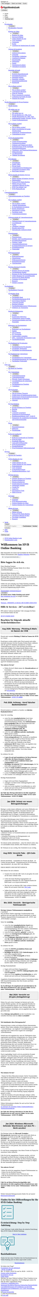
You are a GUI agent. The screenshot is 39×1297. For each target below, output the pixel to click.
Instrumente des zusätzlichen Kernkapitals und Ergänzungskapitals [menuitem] (24, 418)
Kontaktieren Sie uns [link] (7, 1275)
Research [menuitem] (15, 281)
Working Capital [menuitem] (17, 242)
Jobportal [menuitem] (15, 400)
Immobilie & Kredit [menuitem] (14, 70)
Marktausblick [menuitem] (16, 180)
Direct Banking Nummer (8, 566)
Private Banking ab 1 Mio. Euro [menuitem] (21, 115)
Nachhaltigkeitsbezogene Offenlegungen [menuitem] (24, 306)
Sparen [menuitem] (14, 63)
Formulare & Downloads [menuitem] (19, 279)
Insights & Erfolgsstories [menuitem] (15, 311)
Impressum (4, 1285)
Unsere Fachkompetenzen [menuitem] (20, 120)
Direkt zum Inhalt (16, 3)
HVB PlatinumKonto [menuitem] (18, 189)
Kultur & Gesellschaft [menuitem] (14, 434)
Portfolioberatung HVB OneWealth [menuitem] (22, 146)
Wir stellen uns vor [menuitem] (14, 109)
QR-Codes (27, 887)
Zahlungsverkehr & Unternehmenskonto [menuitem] (20, 217)
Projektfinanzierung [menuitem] (18, 247)
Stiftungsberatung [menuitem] (17, 152)
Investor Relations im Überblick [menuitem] (21, 407)
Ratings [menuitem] (14, 411)
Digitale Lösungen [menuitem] (17, 282)
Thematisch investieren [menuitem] (19, 66)
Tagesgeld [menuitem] (15, 54)
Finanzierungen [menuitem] (13, 233)
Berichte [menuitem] (14, 409)
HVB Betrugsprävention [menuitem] (19, 501)
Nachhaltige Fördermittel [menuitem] (19, 361)
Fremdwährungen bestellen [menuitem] (20, 484)
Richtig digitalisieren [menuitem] (18, 208)
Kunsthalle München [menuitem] (18, 441)
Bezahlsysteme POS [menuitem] (18, 228)
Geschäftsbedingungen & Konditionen (12, 1287)
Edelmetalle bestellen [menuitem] (18, 485)
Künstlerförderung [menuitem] (17, 446)
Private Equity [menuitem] (16, 166)
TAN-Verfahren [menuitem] (17, 40)
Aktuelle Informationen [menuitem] (19, 205)
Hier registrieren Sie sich (8, 596)
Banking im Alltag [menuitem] (13, 31)
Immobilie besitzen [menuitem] (17, 77)
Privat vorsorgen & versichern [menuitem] (21, 95)
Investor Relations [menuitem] (13, 404)
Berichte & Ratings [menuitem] (18, 304)
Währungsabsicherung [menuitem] (18, 260)
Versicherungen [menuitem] (16, 263)
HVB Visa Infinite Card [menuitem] (19, 187)
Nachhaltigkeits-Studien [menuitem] (19, 272)
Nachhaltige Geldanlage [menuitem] (19, 56)
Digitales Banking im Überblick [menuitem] (21, 478)
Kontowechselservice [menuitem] (18, 480)
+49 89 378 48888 (16, 697)
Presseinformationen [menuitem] (18, 427)
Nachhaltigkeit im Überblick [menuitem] (20, 384)
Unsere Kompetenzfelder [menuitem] (15, 138)
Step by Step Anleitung (19, 1234)
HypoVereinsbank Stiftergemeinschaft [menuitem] (23, 448)
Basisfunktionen (19, 1263)
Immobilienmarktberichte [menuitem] (19, 81)
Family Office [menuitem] (16, 164)
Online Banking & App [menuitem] (19, 38)
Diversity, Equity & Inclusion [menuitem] (21, 379)
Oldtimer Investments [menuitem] (18, 155)
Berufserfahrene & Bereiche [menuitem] (20, 398)
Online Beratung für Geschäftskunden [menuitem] (23, 276)
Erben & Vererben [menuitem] (17, 93)
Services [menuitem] (7, 451)
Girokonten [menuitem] (15, 42)
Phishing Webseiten (23, 554)
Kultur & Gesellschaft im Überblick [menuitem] (22, 437)
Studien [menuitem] (14, 331)
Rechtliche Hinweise (14, 1285)
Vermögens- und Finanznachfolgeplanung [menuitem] (24, 150)
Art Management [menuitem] (17, 153)
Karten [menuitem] (14, 44)
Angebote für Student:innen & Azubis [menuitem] (23, 45)
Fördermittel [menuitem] (15, 249)
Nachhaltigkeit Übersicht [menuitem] (15, 290)
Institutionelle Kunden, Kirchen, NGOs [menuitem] (24, 118)
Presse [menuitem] (10, 423)
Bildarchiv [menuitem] (15, 428)
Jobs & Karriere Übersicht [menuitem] (20, 393)
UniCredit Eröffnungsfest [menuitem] (19, 443)
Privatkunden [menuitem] (8, 24)
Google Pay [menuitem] (15, 487)
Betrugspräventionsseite (8, 1195)
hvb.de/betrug (11, 690)
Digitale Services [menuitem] (13, 475)
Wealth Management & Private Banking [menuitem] (16, 102)
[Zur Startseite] (10, 8)
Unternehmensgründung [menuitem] (19, 214)
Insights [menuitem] (14, 315)
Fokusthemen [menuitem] (12, 159)
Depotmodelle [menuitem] (16, 60)
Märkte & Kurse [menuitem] (13, 508)
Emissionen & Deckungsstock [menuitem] (21, 414)
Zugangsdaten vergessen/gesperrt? (11, 591)
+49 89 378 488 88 (6, 1269)
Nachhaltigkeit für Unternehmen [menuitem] (18, 354)
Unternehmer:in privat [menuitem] (18, 134)
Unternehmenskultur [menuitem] (18, 377)
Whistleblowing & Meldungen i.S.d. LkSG (14, 1288)
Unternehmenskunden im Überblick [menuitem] (19, 196)
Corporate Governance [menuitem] (19, 412)
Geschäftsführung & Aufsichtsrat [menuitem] (22, 381)
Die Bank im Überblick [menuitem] (15, 368)
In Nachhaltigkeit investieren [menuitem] (20, 207)
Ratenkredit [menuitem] (15, 82)
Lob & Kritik (28, 1287)
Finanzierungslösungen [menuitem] (19, 148)
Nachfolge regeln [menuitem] (17, 212)
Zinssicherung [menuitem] (16, 258)
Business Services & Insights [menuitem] (17, 267)
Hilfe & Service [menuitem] (16, 492)
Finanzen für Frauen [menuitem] (18, 98)
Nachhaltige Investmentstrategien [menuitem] (22, 350)
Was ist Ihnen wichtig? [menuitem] (15, 86)
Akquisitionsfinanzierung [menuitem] (19, 244)
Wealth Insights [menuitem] (13, 106)
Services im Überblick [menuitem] (15, 455)
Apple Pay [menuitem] (15, 489)
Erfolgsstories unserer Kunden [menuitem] (21, 318)
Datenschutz (24, 1285)
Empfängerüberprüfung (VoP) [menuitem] (21, 471)
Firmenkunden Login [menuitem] (11, 540)
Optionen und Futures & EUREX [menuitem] (22, 145)
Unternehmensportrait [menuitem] (18, 375)
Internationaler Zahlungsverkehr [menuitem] (21, 230)
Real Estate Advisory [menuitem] (18, 171)
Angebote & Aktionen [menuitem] (18, 58)
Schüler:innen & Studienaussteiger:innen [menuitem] (24, 395)
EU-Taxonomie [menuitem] (16, 334)
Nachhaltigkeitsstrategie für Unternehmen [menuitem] (24, 359)
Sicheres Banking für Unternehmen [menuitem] (22, 505)
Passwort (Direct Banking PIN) (10, 573)
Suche (25, 3)
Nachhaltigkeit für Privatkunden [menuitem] (17, 343)
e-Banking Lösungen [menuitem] (18, 226)
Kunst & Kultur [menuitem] (16, 439)
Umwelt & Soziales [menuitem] (18, 302)
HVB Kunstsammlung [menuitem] (19, 444)
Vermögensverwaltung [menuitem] (19, 65)
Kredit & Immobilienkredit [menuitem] (20, 74)
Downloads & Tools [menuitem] (18, 490)
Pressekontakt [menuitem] (16, 430)
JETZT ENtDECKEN (7, 616)
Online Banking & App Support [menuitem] (21, 464)
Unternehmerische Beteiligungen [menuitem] (22, 168)
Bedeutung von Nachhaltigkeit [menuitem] (17, 325)
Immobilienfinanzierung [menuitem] (19, 75)
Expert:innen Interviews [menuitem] (19, 316)
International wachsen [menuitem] (18, 210)
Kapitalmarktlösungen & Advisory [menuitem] (22, 245)
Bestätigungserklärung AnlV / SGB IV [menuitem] (23, 416)
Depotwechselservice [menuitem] (18, 482)
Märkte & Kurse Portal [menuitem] (19, 183)
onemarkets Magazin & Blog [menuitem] (20, 185)
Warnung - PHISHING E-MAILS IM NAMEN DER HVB (19, 603)
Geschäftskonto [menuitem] (16, 223)
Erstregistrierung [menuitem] (17, 466)
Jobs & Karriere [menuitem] (13, 389)
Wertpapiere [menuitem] (15, 61)
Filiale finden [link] (5, 1276)
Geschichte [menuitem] (15, 382)
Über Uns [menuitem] (7, 364)
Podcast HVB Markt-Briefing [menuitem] (21, 182)
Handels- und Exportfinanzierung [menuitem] (22, 239)
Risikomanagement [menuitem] (14, 253)
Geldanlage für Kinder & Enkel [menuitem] (21, 97)
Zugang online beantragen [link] (8, 1273)
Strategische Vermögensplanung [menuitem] (21, 132)
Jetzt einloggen (6, 3)
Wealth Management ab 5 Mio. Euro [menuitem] (23, 116)
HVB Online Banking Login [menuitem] (13, 538)
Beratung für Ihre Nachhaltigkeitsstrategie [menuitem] (24, 274)
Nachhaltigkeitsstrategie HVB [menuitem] (21, 299)
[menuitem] (6, 13)
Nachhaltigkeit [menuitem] (9, 286)
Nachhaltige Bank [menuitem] (13, 293)
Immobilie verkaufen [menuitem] (18, 79)
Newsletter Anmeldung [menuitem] (19, 517)
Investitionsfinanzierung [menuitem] (19, 240)
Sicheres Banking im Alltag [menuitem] (20, 503)
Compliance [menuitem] (15, 386)
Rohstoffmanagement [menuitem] (18, 261)
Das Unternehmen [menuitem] (13, 372)
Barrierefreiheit (32, 1285)
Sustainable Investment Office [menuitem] (21, 169)
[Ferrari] (7, 1292)
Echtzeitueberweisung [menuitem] (18, 469)
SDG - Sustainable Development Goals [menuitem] (24, 338)
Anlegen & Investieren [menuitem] (15, 49)
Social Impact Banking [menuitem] (19, 301)
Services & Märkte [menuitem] (17, 37)
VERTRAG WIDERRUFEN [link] (10, 1283)
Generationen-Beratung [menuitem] (19, 91)
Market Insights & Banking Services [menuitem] (19, 175)
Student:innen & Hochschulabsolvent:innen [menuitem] (25, 397)
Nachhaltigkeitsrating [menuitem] (18, 339)
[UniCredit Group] (4, 1295)
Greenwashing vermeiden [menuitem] (19, 336)
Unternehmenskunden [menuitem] (11, 192)
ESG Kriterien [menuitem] (16, 332)
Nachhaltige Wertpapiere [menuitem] (19, 348)
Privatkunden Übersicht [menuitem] (15, 28)
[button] (7, 528)
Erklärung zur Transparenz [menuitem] (20, 307)
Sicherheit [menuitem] (11, 496)
